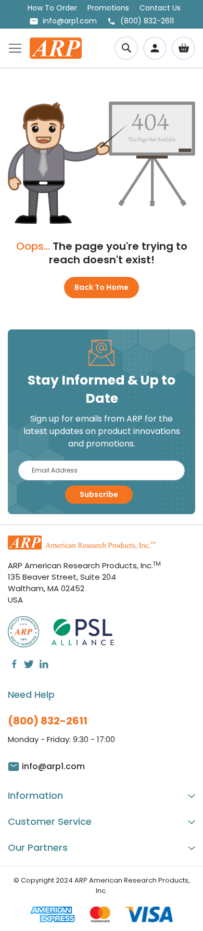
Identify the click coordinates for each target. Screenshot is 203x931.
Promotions (108, 8)
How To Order (52, 8)
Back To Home (101, 287)
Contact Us (160, 8)
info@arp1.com (70, 21)
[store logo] (56, 48)
